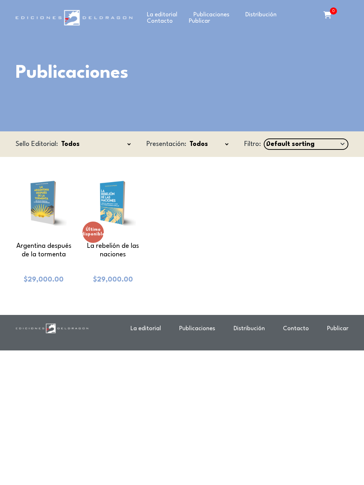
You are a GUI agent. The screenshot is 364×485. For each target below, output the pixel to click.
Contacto (160, 21)
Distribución (261, 15)
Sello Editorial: (37, 144)
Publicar (199, 21)
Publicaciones (211, 15)
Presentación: (166, 144)
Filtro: (252, 144)
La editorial (162, 15)
